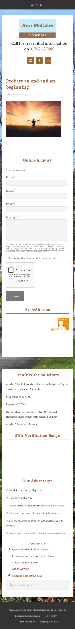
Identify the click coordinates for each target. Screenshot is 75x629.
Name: (10, 177)
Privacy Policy (27, 621)
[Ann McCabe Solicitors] (37, 28)
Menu (40, 5)
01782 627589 (42, 49)
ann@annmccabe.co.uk (27, 575)
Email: (10, 190)
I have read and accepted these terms (33, 258)
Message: (12, 217)
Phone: (10, 203)
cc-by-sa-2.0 (50, 615)
